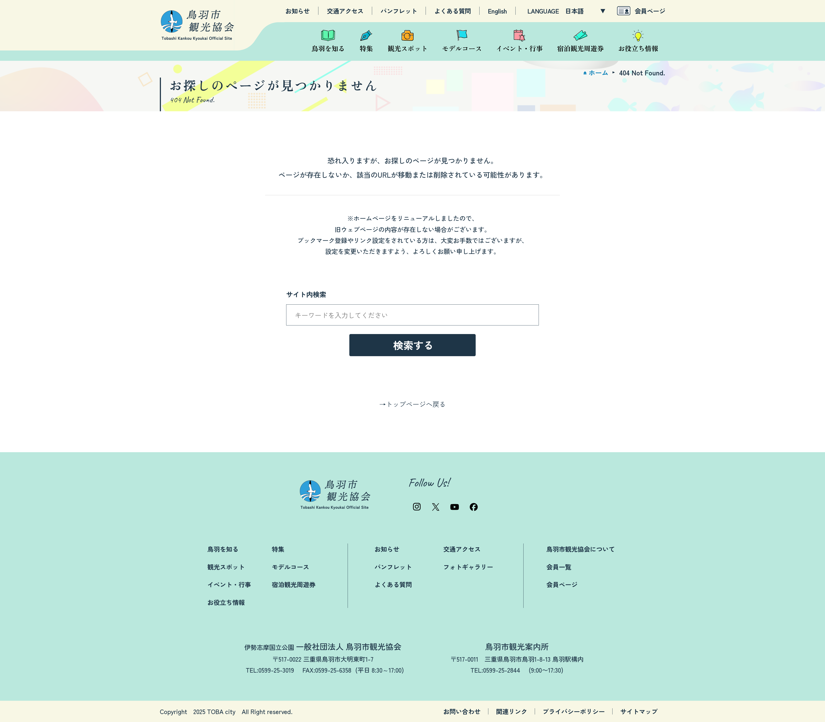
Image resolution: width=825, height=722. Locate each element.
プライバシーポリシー (573, 711)
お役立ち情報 (226, 602)
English (497, 11)
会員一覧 (558, 566)
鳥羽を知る (222, 548)
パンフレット (398, 11)
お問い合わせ (462, 711)
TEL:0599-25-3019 (270, 669)
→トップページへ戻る (412, 404)
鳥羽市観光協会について (580, 548)
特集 (278, 548)
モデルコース (290, 566)
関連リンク (511, 711)
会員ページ (650, 10)
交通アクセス (345, 11)
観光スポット (226, 566)
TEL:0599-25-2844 (495, 669)
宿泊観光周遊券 (293, 584)
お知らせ (297, 11)
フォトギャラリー (468, 566)
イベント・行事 (229, 584)
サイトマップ (639, 711)
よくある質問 (452, 11)
